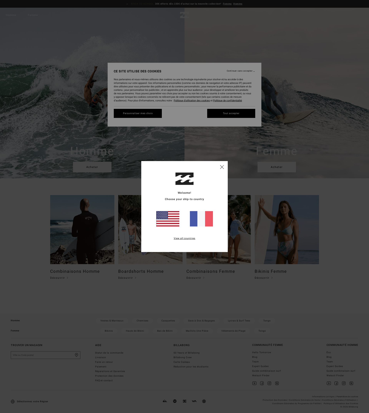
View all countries (184, 238)
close (222, 167)
